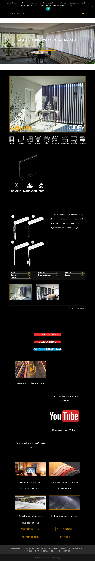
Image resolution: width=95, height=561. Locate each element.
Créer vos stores (64, 529)
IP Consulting (56, 558)
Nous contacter (47, 48)
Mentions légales (41, 551)
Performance (64, 537)
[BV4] (47, 299)
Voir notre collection (30, 537)
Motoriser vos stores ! (30, 529)
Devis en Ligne (27, 551)
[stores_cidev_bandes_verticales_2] (21, 299)
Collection (65, 548)
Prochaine (80, 308)
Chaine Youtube (28, 548)
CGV (52, 551)
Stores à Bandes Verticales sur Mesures (47, 39)
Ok (48, 9)
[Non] (92, 6)
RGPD (58, 551)
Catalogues (15, 548)
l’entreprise (41, 548)
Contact (66, 551)
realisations (77, 548)
